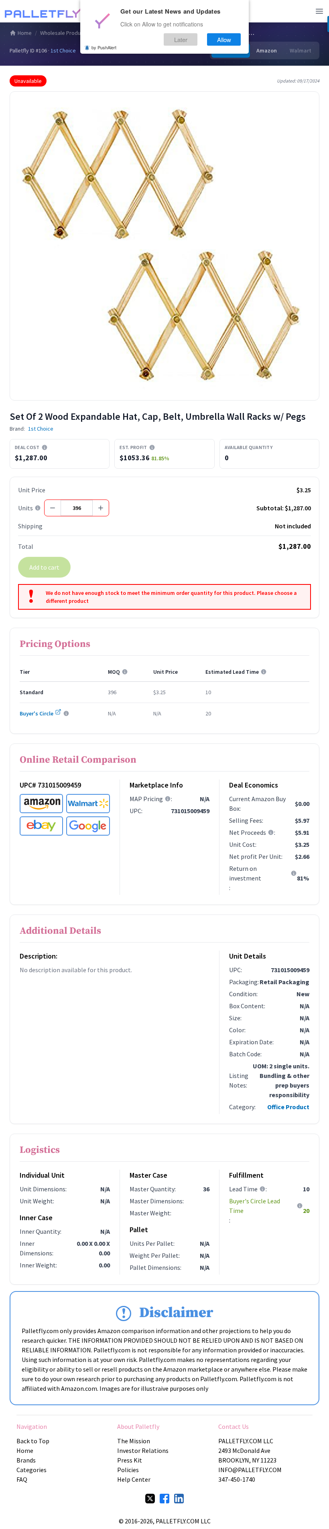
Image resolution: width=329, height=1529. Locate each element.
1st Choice (63, 50)
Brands (26, 1460)
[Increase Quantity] (101, 508)
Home (25, 32)
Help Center (133, 1479)
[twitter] (150, 1498)
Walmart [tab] (300, 50)
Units (25, 508)
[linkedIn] (179, 1498)
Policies (128, 1470)
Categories (31, 1470)
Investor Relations (143, 1450)
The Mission (133, 1441)
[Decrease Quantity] (53, 508)
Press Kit (129, 1460)
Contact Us (233, 1426)
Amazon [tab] (266, 50)
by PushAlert (103, 47)
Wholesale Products (64, 32)
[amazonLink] (41, 803)
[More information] (44, 447)
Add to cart (44, 567)
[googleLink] (88, 826)
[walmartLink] (88, 803)
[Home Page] (45, 11)
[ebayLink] (41, 826)
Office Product (288, 1107)
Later (180, 39)
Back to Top (32, 1441)
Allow (224, 39)
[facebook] (164, 1498)
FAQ (21, 1479)
